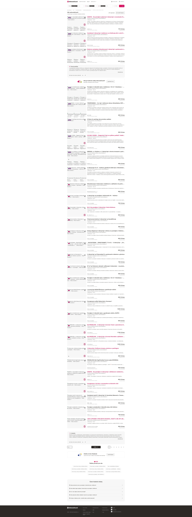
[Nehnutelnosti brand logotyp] (72, 1)
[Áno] (83, 75)
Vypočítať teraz (110, 81)
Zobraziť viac (120, 72)
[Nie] (85, 75)
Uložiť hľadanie (121, 12)
